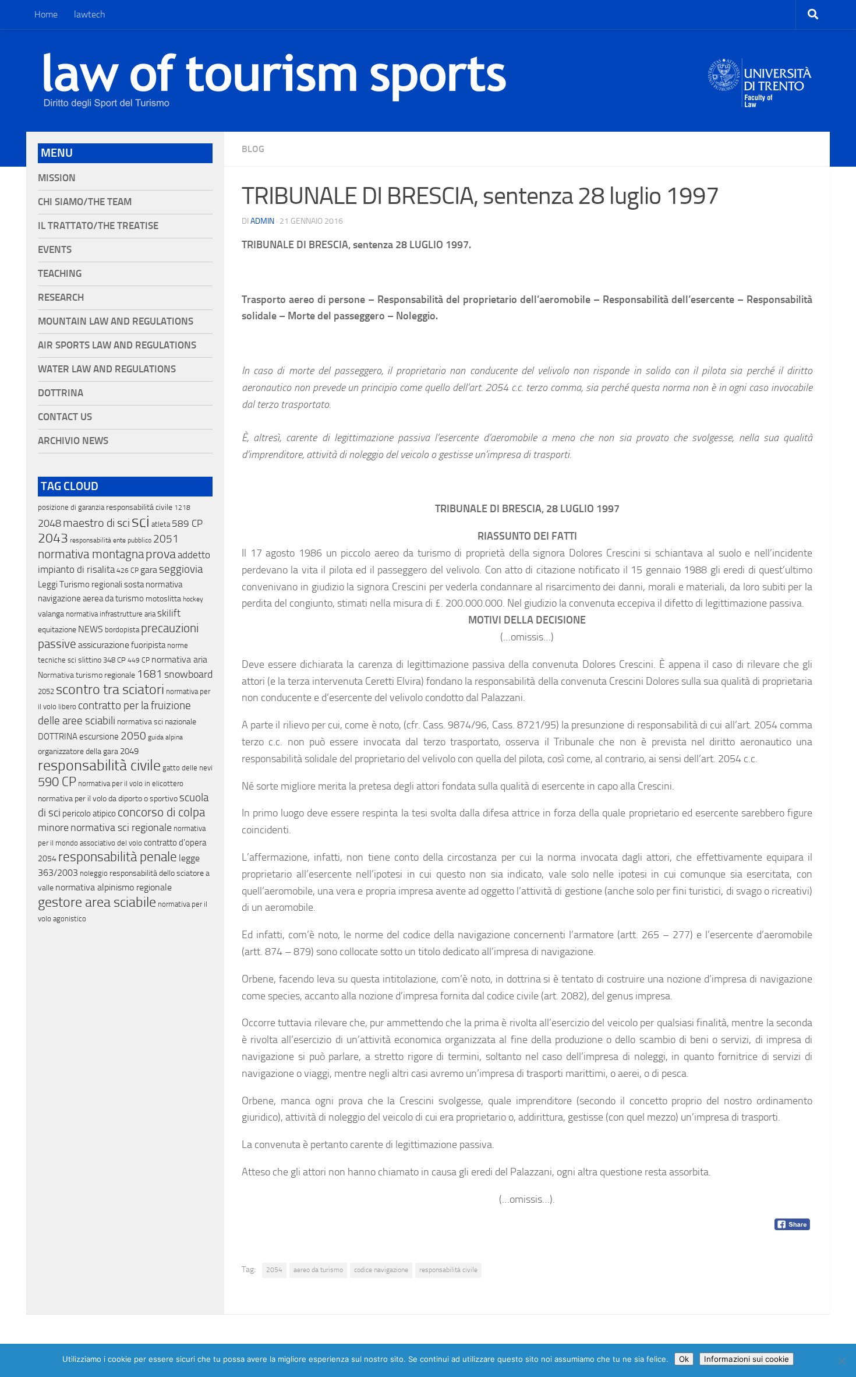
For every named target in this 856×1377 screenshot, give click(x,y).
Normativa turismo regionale (86, 675)
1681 (149, 674)
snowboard (188, 674)
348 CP (114, 660)
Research (61, 297)
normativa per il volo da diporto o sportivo (108, 798)
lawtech (89, 14)
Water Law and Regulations (107, 369)
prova (161, 554)
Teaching (60, 273)
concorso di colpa (161, 812)
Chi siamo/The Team (85, 201)
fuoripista (148, 645)
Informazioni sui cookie (746, 1359)
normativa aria (179, 659)
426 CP (127, 570)
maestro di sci (96, 523)
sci (141, 521)
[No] (841, 1361)
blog (253, 148)
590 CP (57, 782)
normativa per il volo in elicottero (130, 783)
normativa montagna (91, 554)
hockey (193, 599)
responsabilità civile (448, 1270)
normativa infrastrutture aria (110, 614)
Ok (684, 1359)
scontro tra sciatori (110, 689)
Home (46, 14)
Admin (262, 221)
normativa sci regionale (121, 827)
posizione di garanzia (71, 507)
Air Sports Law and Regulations (117, 345)
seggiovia (181, 569)
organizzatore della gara (78, 751)
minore (53, 827)
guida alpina (165, 737)
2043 (53, 538)
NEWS (90, 629)
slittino (89, 660)
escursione (99, 736)
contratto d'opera (175, 842)
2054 (274, 1270)
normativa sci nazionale (156, 722)
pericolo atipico (89, 813)
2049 (129, 751)
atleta (160, 524)
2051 (166, 538)
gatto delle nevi (187, 767)
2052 (46, 691)
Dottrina (60, 393)
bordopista (122, 629)
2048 (49, 523)
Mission (57, 178)
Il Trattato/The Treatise (98, 225)
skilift (169, 613)
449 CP (139, 660)
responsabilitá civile (139, 507)
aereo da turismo (318, 1270)
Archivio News (73, 440)
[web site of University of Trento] (760, 75)
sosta (134, 584)
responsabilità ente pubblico (110, 540)
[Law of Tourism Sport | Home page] (275, 80)
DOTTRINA (57, 736)
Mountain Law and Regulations (115, 321)
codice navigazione (381, 1270)
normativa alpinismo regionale (113, 887)
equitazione (57, 630)
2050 (133, 736)
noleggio (94, 873)
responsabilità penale (117, 857)
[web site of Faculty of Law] (760, 100)
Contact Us (65, 416)
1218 (182, 507)
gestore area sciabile (97, 902)
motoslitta (163, 599)
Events (55, 249)
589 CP (187, 523)
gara (148, 569)
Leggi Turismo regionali (80, 584)
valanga (51, 614)
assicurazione (103, 644)
